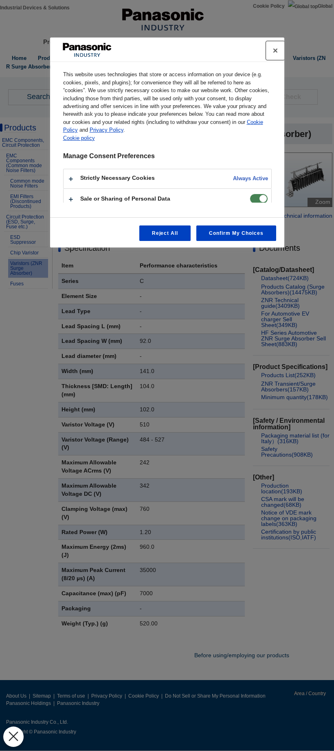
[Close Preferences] (13, 737)
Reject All (165, 233)
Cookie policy (79, 138)
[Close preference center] (275, 51)
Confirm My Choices (236, 233)
